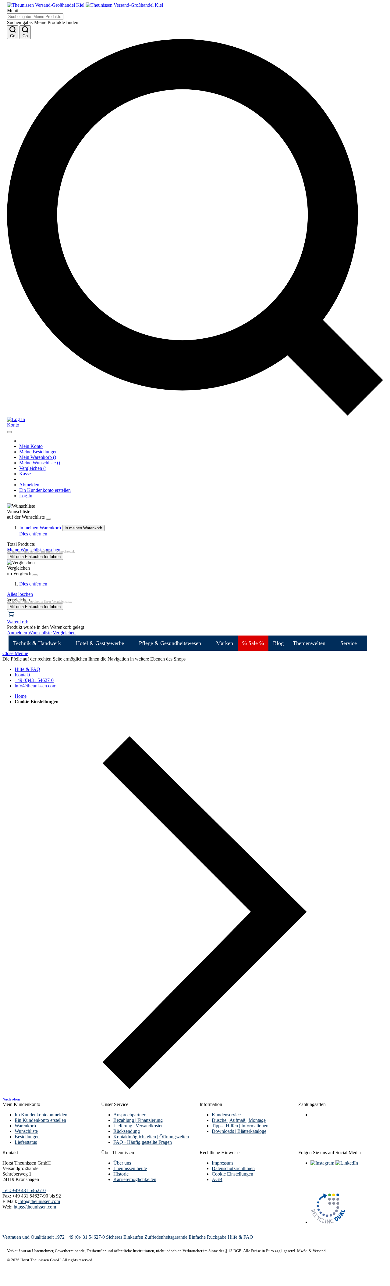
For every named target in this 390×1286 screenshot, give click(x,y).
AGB (217, 1179)
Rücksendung (126, 1131)
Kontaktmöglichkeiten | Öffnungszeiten (151, 1136)
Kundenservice (226, 1114)
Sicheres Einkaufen (124, 1237)
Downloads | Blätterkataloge (239, 1131)
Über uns (122, 1162)
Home (21, 696)
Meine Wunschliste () (39, 462)
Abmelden (29, 484)
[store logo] (85, 5)
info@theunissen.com (35, 685)
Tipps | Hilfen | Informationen (240, 1125)
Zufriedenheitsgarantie (165, 1237)
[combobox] (35, 16)
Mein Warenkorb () (37, 457)
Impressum (222, 1162)
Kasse (25, 473)
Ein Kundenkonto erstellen (45, 490)
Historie (121, 1173)
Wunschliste (26, 1131)
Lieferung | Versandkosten (138, 1125)
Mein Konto (31, 446)
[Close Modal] (9, 432)
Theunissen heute (130, 1168)
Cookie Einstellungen (232, 1173)
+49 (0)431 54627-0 (34, 680)
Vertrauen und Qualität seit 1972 (33, 1237)
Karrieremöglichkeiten (134, 1179)
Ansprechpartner (129, 1114)
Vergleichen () (32, 468)
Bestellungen (27, 1136)
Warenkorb (25, 1125)
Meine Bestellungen (38, 451)
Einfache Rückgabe (207, 1237)
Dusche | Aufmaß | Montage (239, 1120)
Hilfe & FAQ (27, 669)
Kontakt (22, 674)
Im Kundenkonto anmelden (41, 1114)
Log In (25, 495)
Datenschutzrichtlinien (233, 1168)
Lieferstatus (26, 1142)
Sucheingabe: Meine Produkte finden (42, 22)
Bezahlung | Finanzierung (138, 1120)
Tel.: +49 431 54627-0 (24, 1190)
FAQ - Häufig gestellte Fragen (142, 1142)
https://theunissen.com (35, 1206)
